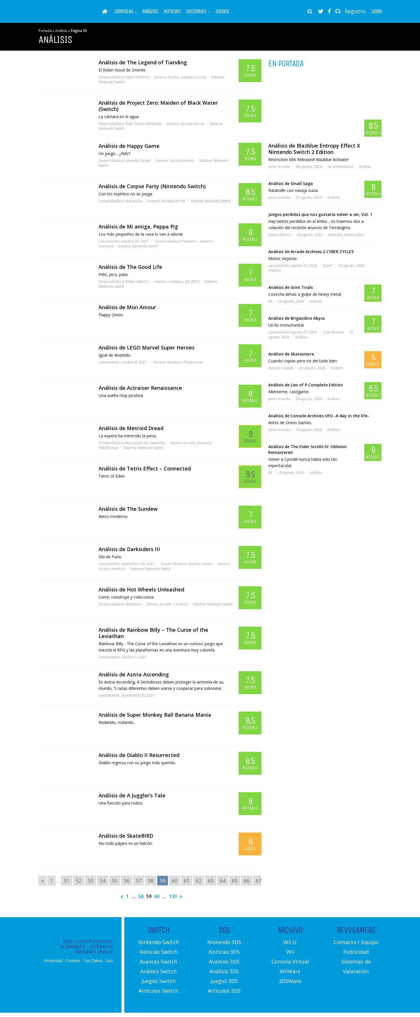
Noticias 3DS (224, 951)
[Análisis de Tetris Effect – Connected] (66, 479)
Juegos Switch (158, 981)
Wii (290, 951)
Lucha (201, 77)
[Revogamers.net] (63, 15)
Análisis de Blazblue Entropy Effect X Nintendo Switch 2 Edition (314, 148)
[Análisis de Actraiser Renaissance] (66, 399)
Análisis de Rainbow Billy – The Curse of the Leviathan (153, 632)
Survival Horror (192, 123)
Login (376, 11)
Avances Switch (158, 961)
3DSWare (290, 981)
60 (174, 880)
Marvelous (133, 200)
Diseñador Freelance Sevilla (94, 949)
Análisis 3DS (224, 971)
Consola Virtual (290, 961)
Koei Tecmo (135, 123)
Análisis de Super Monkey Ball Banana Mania (155, 714)
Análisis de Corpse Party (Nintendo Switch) (152, 186)
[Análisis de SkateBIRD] (66, 847)
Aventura (188, 77)
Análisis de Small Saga (290, 183)
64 (222, 880)
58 (150, 880)
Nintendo (153, 123)
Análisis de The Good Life (130, 266)
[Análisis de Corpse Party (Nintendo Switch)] (66, 197)
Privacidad (53, 961)
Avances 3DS (224, 961)
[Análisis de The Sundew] (66, 520)
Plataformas (193, 362)
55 (114, 880)
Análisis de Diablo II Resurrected (139, 755)
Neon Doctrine (137, 77)
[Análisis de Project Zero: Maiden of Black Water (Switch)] (66, 114)
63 (210, 880)
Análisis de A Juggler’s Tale (132, 795)
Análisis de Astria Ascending (134, 674)
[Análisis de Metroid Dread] (66, 439)
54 (102, 880)
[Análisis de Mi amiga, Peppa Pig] (66, 237)
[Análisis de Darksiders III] (66, 560)
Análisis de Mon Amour (127, 307)
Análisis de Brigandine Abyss (296, 318)
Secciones (196, 11)
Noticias (172, 11)
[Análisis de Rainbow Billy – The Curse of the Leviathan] (66, 641)
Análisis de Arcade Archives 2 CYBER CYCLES (311, 251)
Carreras (180, 604)
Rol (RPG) (192, 281)
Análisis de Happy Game (129, 145)
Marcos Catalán (280, 368)
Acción (173, 77)
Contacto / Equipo (356, 942)
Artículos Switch (158, 990)
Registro (355, 11)
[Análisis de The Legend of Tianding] (66, 73)
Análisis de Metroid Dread (131, 428)
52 (78, 880)
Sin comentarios (340, 166)
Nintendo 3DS (224, 942)
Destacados (354, 234)
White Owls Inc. (137, 281)
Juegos (222, 11)
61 (186, 880)
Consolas (123, 11)
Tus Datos (93, 961)
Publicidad (356, 951)
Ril (270, 301)
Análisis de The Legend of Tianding (143, 62)
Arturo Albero (279, 234)
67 (258, 880)
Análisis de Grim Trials (290, 287)
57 (138, 880)
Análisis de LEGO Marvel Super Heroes (147, 347)
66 (246, 880)
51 (66, 880)
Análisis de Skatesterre (291, 354)
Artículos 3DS (224, 990)
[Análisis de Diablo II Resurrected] (66, 766)
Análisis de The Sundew (128, 508)
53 (90, 880)
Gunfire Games (200, 563)
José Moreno (333, 332)
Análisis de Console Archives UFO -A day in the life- (318, 415)
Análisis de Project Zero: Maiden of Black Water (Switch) (158, 105)
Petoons (188, 241)
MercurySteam (137, 442)
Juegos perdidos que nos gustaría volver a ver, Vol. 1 (320, 214)
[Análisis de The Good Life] (66, 278)
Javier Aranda (279, 166)
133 (173, 896)
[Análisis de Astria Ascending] (66, 685)
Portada (45, 30)
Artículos (335, 234)
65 (234, 880)
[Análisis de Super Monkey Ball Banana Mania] (66, 726)
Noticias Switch (158, 951)
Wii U (290, 942)
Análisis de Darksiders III (129, 549)
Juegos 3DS (224, 981)
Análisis (150, 11)
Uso (109, 961)
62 (198, 880)
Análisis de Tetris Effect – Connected (145, 468)
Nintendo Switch (112, 82)
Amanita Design (138, 160)
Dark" (328, 265)
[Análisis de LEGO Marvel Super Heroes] (66, 358)
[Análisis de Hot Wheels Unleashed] (66, 600)
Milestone (133, 604)
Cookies (72, 961)
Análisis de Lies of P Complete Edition (305, 385)
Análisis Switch (158, 971)
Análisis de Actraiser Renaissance (140, 387)
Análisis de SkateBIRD (126, 835)
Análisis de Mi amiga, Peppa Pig (138, 226)
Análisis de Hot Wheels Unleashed (141, 589)
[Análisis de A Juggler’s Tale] (66, 806)
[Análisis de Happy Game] (66, 157)
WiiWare (290, 971)
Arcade (166, 604)
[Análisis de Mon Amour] (66, 318)
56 (126, 880)
